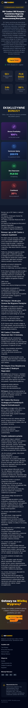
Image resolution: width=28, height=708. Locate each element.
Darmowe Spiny (5, 651)
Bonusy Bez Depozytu (7, 649)
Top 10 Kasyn (4, 647)
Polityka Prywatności (6, 665)
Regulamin (4, 667)
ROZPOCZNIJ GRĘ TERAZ (15, 618)
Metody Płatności (5, 654)
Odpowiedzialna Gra (6, 663)
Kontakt (3, 661)
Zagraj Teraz (14, 60)
